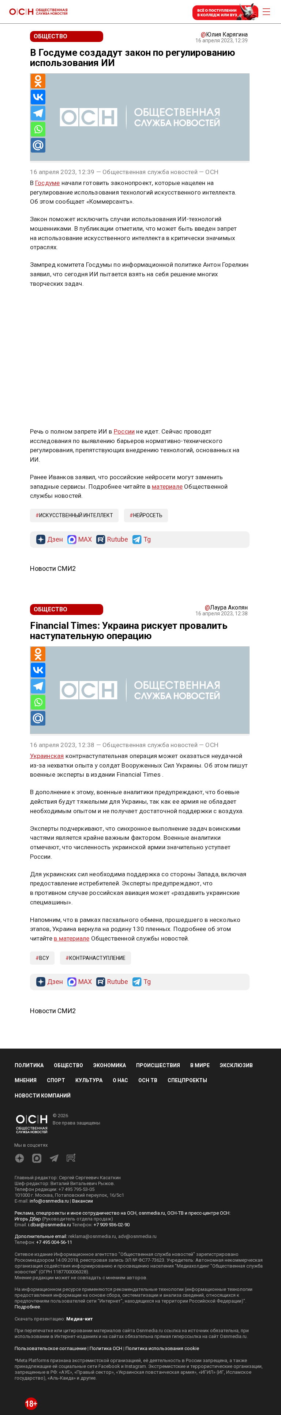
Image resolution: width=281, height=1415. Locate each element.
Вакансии (82, 1201)
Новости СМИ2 (53, 568)
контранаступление (97, 958)
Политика (29, 1065)
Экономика (109, 1065)
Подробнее (27, 1307)
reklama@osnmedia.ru (92, 1236)
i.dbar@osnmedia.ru (49, 1224)
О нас (120, 1080)
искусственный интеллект (76, 515)
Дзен (55, 539)
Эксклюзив (236, 1065)
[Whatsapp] (38, 129)
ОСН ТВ (147, 1080)
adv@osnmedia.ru (137, 1236)
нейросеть (147, 515)
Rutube (117, 539)
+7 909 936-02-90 (112, 1224)
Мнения (26, 1080)
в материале (71, 938)
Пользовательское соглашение (50, 1348)
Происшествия (158, 1065)
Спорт (56, 1080)
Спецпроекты (187, 1080)
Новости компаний (43, 1096)
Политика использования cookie (162, 1348)
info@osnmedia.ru (49, 1201)
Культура (88, 1080)
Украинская (47, 756)
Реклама (52, 305)
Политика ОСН (106, 1348)
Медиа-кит (79, 1319)
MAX (85, 539)
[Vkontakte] (38, 97)
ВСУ (44, 958)
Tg (147, 539)
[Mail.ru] (38, 145)
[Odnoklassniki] (38, 81)
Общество (68, 1065)
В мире (200, 1065)
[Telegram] (38, 113)
